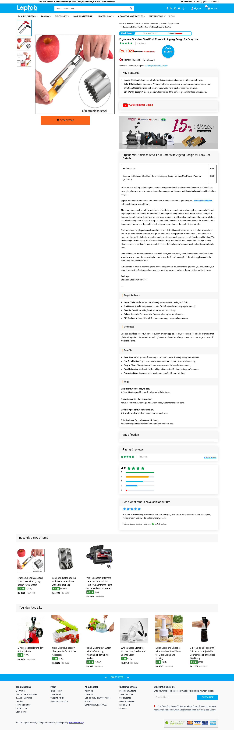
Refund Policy (56, 691)
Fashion (45, 16)
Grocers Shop (105, 16)
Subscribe (207, 697)
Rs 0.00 (214, 8)
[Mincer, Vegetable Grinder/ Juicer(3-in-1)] (31, 642)
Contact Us (89, 694)
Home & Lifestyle (23, 705)
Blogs (171, 16)
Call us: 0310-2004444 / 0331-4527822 (98, 700)
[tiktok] (183, 8)
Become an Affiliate (127, 691)
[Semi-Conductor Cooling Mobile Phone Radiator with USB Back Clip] (65, 573)
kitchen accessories (203, 200)
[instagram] (175, 8)
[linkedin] (171, 8)
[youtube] (179, 8)
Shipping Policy (57, 698)
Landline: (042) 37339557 (96, 705)
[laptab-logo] (27, 8)
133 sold (171, 33)
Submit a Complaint (59, 701)
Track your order (126, 694)
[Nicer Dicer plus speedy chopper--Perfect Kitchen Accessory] (65, 642)
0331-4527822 (211, 1)
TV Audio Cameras (27, 16)
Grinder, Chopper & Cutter (156, 66)
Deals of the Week (127, 701)
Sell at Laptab (125, 698)
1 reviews (141, 43)
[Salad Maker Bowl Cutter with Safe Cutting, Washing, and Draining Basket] (100, 642)
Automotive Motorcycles (131, 16)
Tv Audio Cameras (24, 698)
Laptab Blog (124, 705)
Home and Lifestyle (83, 16)
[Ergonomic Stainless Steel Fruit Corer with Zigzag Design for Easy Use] (31, 573)
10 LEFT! (168, 51)
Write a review (210, 457)
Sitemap (123, 708)
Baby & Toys (21, 712)
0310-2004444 (195, 1)
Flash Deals (126, 33)
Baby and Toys (156, 16)
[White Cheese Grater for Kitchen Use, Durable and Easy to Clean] (134, 642)
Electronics (61, 16)
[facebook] (167, 8)
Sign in (197, 8)
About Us (89, 691)
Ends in (146, 33)
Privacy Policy (56, 694)
